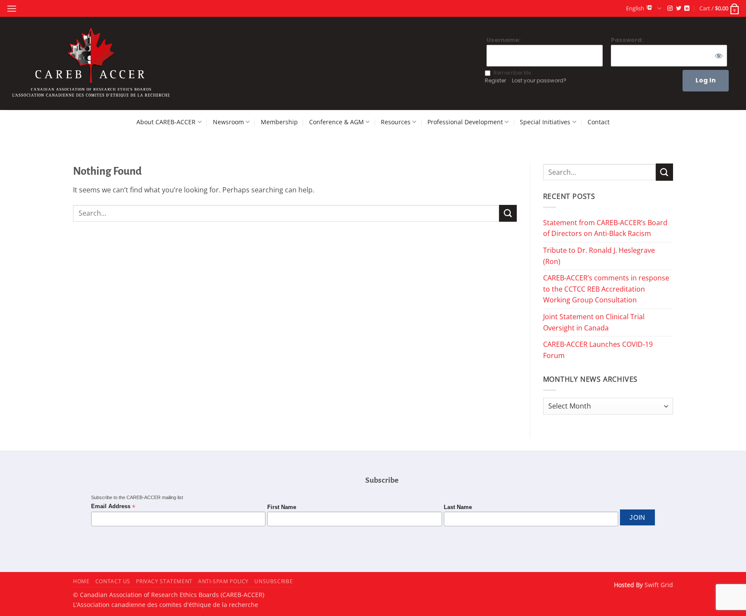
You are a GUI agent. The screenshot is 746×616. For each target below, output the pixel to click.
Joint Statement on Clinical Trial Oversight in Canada (594, 322)
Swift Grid (658, 585)
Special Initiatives (545, 122)
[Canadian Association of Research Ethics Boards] (92, 64)
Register (495, 80)
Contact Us (112, 581)
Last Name (458, 507)
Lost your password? (539, 80)
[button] (11, 8)
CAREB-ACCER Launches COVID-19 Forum (598, 349)
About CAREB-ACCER (166, 122)
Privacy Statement (164, 581)
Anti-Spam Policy (223, 581)
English (635, 8)
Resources (396, 122)
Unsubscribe (273, 581)
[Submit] (507, 213)
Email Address (113, 506)
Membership (279, 122)
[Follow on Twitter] (678, 9)
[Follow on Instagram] (670, 9)
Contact (599, 122)
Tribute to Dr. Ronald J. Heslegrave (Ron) (599, 255)
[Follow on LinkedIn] (686, 9)
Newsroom (228, 122)
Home (81, 581)
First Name (281, 507)
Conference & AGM (336, 122)
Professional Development (465, 122)
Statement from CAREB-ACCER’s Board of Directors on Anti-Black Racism (605, 228)
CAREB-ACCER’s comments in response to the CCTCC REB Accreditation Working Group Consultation (606, 289)
